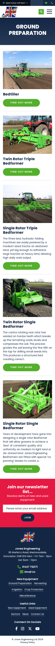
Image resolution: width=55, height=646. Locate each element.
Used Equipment (37, 608)
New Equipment (17, 608)
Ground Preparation (20, 583)
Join (27, 517)
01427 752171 (52, 3)
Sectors (15, 614)
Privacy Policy (27, 642)
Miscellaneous (28, 595)
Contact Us (37, 614)
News (25, 614)
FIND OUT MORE (21, 102)
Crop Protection (33, 589)
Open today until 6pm (15, 3)
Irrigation (17, 589)
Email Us (46, 3)
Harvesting (40, 583)
